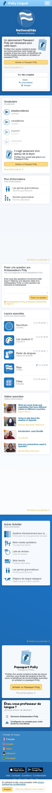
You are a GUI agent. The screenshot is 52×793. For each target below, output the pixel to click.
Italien (9, 748)
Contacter (16, 775)
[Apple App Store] (17, 770)
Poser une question (38, 297)
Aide (8, 775)
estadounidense (20, 110)
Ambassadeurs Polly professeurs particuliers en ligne (25, 302)
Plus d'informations (13, 67)
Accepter (7, 789)
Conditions (27, 775)
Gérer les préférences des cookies (29, 789)
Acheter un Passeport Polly (26, 62)
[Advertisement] (26, 232)
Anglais (10, 743)
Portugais (11, 758)
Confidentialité (39, 775)
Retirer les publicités (38, 259)
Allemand (10, 753)
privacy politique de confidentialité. (23, 783)
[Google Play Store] (35, 770)
